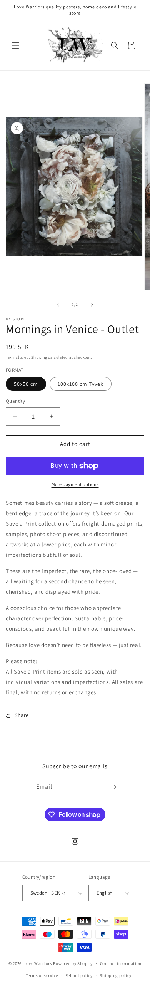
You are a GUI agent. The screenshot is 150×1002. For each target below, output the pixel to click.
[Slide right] (91, 304)
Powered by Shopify (73, 963)
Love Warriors (38, 963)
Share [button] (22, 715)
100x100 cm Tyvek (80, 383)
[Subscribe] (113, 787)
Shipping (39, 357)
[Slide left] (58, 304)
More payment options (75, 484)
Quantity (15, 401)
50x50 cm (26, 383)
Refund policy (79, 975)
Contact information (121, 963)
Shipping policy (116, 975)
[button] (15, 45)
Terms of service (42, 975)
